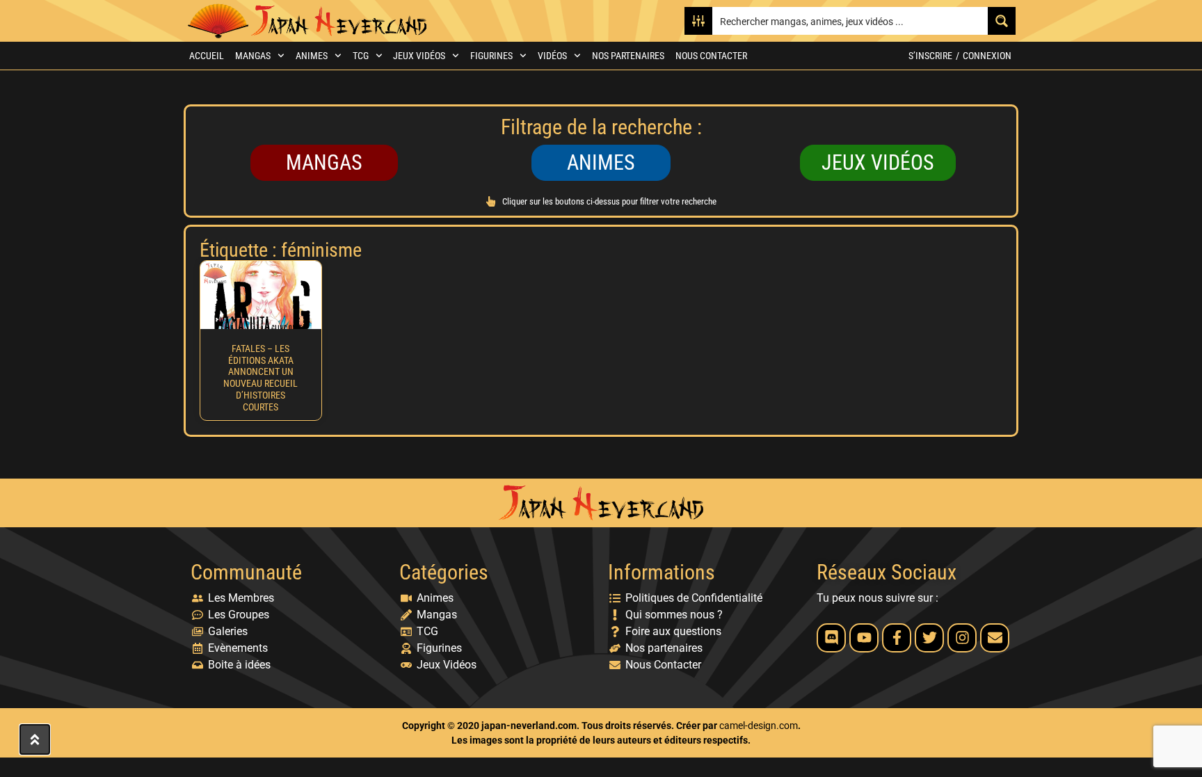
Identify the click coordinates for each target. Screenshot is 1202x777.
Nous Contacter (711, 55)
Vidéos (552, 55)
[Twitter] (929, 637)
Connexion (987, 55)
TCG (361, 55)
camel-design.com (758, 725)
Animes (312, 55)
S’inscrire (930, 55)
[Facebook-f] (896, 637)
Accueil (206, 55)
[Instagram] (962, 637)
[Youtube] (864, 637)
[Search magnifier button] (1002, 21)
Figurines (491, 55)
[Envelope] (994, 637)
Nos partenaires (628, 55)
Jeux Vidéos (419, 55)
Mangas (253, 55)
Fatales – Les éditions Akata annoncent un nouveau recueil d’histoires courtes (260, 377)
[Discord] (831, 637)
